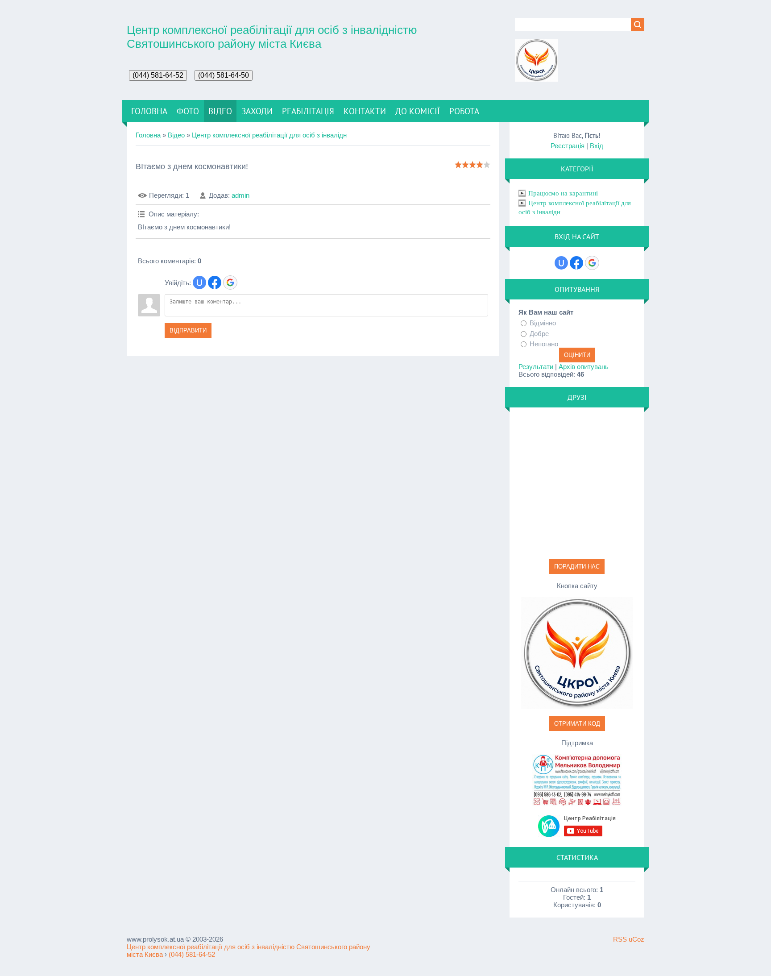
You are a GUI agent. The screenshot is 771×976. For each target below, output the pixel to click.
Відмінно (543, 323)
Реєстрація (567, 146)
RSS (620, 939)
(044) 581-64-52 (192, 954)
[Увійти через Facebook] (214, 282)
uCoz (636, 939)
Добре (539, 333)
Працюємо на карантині (563, 193)
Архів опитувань (584, 366)
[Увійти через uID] (199, 282)
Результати (535, 366)
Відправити (188, 330)
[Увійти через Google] (230, 282)
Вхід (596, 146)
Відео (176, 135)
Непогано (544, 344)
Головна (148, 135)
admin (240, 195)
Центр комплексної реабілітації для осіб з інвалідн (269, 135)
